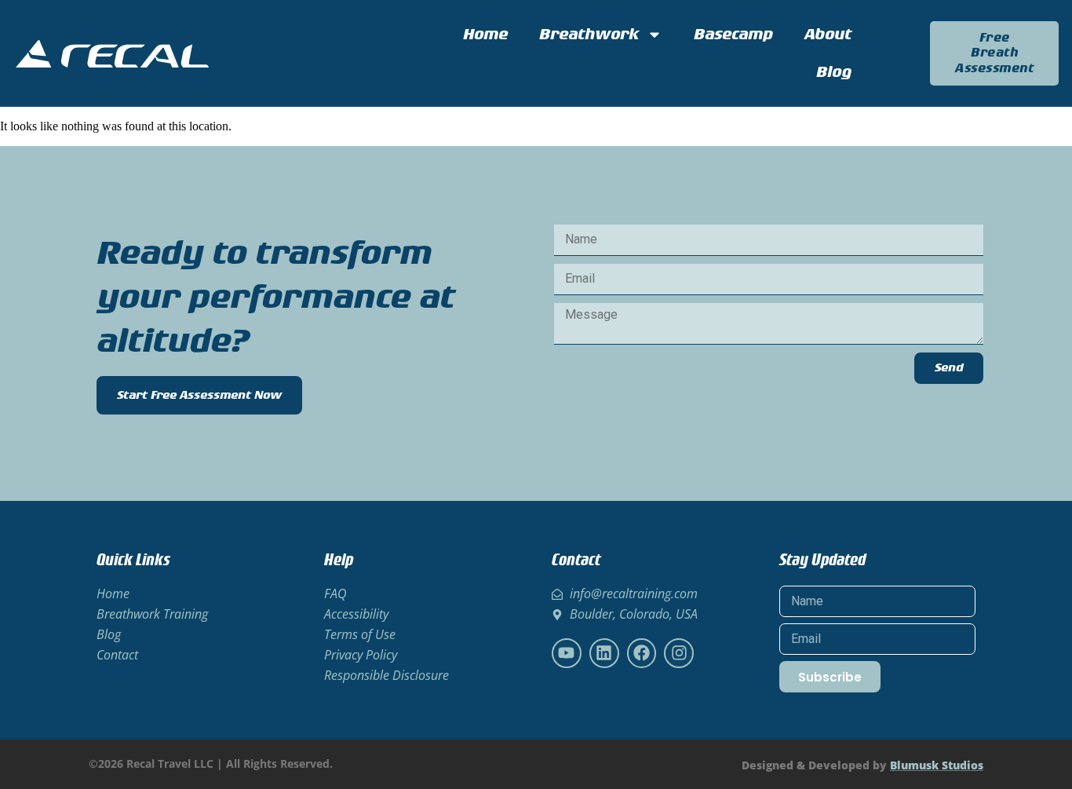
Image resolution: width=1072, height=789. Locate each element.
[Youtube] (567, 653)
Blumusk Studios (936, 765)
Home (485, 34)
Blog (833, 72)
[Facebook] (642, 653)
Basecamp (733, 34)
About (827, 34)
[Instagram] (679, 653)
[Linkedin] (604, 653)
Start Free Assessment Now (199, 395)
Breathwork (589, 34)
